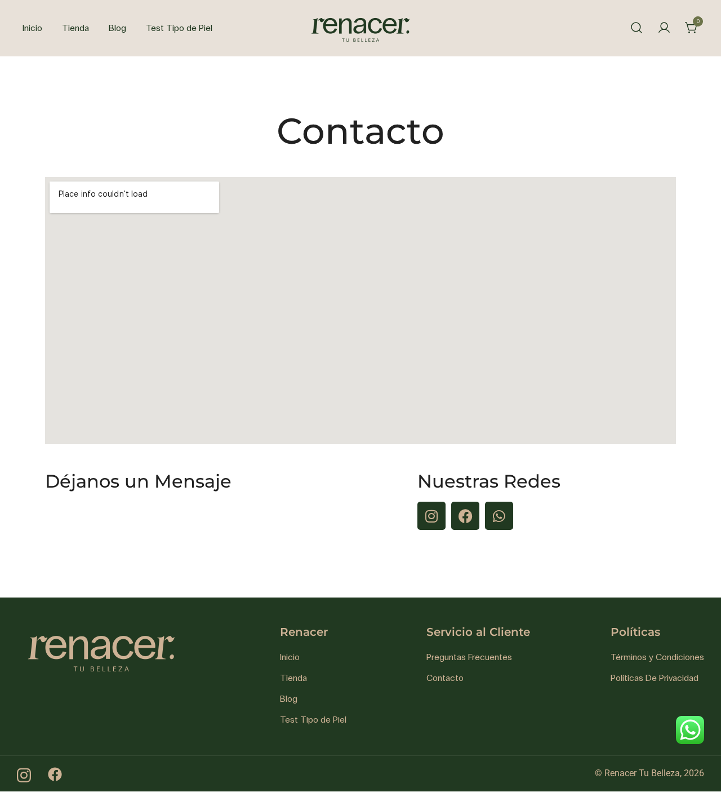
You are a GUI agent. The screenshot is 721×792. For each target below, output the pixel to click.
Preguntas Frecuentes (469, 657)
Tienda (75, 28)
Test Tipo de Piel (179, 28)
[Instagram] (431, 516)
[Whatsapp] (499, 516)
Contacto (445, 677)
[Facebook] (465, 516)
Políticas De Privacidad (654, 677)
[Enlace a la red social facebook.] (55, 773)
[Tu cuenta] (664, 28)
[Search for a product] (636, 28)
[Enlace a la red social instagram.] (24, 773)
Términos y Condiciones (657, 657)
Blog (117, 28)
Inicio (32, 28)
